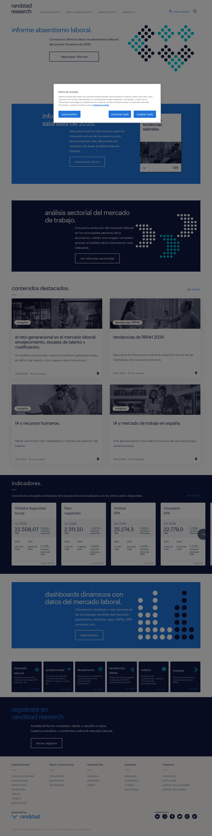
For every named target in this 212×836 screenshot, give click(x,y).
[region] (107, 103)
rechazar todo (120, 114)
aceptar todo (145, 114)
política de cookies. (101, 105)
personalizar (69, 114)
